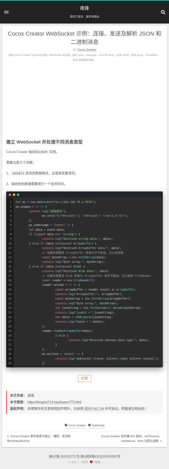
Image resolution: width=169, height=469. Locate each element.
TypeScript (97, 425)
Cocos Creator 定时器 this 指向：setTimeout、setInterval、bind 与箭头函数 (131, 438)
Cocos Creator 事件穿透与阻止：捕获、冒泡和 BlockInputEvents (39, 438)
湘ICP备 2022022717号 (64, 456)
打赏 (84, 378)
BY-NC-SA (96, 408)
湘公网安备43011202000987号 (100, 456)
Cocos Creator (76, 425)
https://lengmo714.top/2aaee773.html (54, 402)
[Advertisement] (84, 103)
